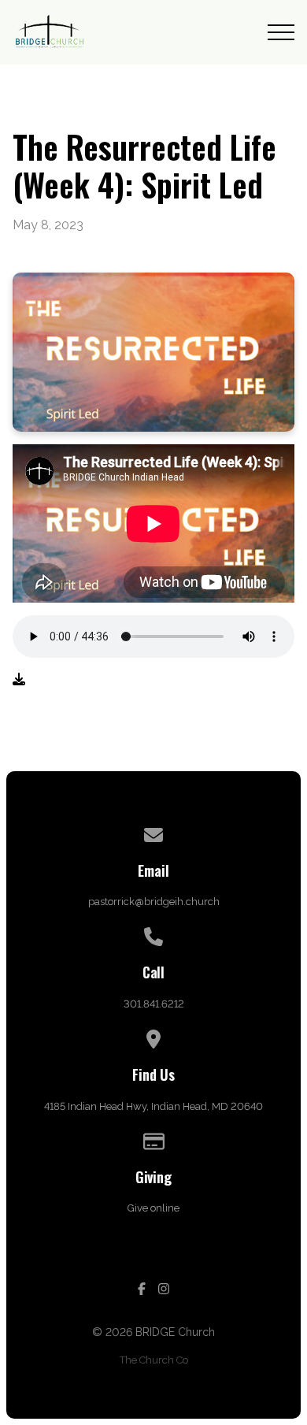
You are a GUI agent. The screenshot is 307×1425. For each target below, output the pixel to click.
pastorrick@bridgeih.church (154, 901)
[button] (281, 32)
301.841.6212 (154, 1004)
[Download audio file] (19, 679)
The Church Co (154, 1360)
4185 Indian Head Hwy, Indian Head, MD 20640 (153, 1106)
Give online (153, 1208)
